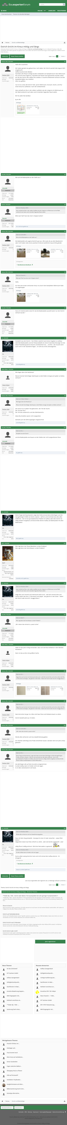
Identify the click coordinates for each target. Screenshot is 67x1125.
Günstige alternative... (13, 1093)
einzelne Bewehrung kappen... (16, 991)
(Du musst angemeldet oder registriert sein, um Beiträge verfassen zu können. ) (45, 880)
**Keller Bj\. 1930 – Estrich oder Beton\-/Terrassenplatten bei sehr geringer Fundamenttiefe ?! (30, 896)
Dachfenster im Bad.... (13, 986)
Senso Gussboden (12, 1061)
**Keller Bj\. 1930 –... (13, 1005)
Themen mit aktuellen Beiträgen (21, 14)
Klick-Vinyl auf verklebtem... (15, 1057)
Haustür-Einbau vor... (13, 1043)
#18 (65, 725)
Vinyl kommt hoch (12, 1052)
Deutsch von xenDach (48, 1117)
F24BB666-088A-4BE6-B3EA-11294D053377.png (37, 293)
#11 (65, 512)
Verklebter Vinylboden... (14, 1080)
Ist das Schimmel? (12, 968)
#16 (65, 671)
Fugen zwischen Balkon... (14, 1066)
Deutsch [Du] (18, 1107)
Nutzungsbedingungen (46, 1112)
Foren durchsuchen (6, 14)
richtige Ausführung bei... (47, 977)
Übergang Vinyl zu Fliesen (14, 1070)
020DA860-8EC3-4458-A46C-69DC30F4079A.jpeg (37, 105)
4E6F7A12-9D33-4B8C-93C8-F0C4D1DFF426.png (37, 687)
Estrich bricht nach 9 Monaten (12, 922)
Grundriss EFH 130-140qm (48, 991)
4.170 (12, 225)
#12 (65, 543)
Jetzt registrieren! (50, 941)
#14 (65, 614)
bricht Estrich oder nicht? (10, 931)
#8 (65, 369)
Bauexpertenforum (7, 1107)
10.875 (11, 358)
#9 (65, 395)
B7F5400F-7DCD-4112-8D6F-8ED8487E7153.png (37, 249)
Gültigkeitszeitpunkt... (13, 982)
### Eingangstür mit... (13, 996)
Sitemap (30, 1112)
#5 (65, 272)
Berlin (12, 574)
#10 (65, 427)
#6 (65, 308)
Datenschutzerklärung (58, 1112)
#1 (65, 61)
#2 (65, 174)
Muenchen (11, 199)
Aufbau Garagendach (13, 977)
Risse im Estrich (7, 905)
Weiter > (63, 56)
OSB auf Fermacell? (12, 1075)
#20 (65, 828)
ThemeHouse (38, 1118)
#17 (65, 701)
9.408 (12, 567)
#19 (65, 749)
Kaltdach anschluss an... (14, 1000)
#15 (65, 644)
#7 (65, 338)
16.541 (11, 389)
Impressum (36, 1112)
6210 (12, 364)
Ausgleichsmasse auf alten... (15, 1084)
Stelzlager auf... (11, 1048)
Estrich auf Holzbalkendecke (11, 914)
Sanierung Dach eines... (14, 1009)
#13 (65, 583)
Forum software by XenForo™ (24, 1117)
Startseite (21, 1112)
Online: (42, 10)
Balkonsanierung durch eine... (16, 1089)
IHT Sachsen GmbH (12, 973)
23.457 (11, 195)
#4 (65, 231)
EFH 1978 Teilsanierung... (47, 1005)
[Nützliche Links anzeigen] (64, 42)
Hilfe (25, 1112)
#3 (65, 204)
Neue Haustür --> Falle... (47, 996)
